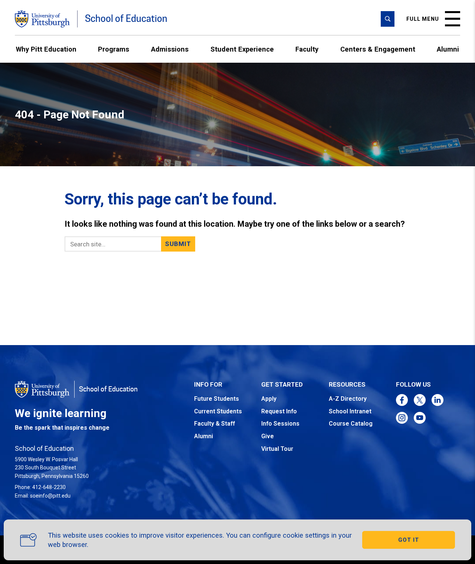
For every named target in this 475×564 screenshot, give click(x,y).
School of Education (126, 18)
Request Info (279, 411)
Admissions (170, 49)
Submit (178, 243)
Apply (268, 398)
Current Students (218, 411)
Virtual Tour (277, 448)
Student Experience (242, 49)
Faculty (306, 49)
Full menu (422, 19)
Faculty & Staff (214, 423)
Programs (113, 49)
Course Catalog (351, 423)
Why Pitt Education (46, 49)
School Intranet (350, 411)
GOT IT (408, 540)
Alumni (448, 49)
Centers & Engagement (377, 49)
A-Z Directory (348, 398)
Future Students (216, 398)
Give (267, 436)
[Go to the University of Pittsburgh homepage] (42, 18)
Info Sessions (280, 423)
